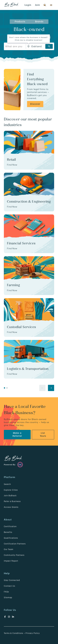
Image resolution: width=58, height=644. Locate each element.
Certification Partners (15, 543)
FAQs (6, 591)
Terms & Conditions (13, 633)
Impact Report (11, 561)
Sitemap (8, 597)
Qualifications (11, 538)
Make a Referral (17, 434)
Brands (39, 21)
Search (7, 484)
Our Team (8, 549)
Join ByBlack (10, 495)
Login (28, 5)
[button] (51, 5)
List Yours (43, 434)
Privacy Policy (33, 633)
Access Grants (11, 507)
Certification (10, 526)
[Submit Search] (49, 46)
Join (37, 5)
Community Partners (14, 555)
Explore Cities (11, 490)
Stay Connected (12, 580)
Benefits (8, 532)
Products (20, 21)
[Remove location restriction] (28, 46)
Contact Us (9, 586)
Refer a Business (12, 501)
